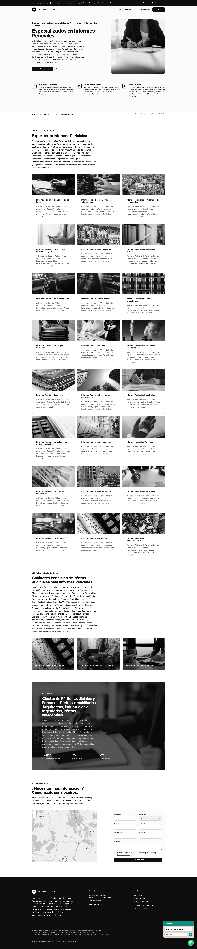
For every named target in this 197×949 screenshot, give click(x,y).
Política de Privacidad (137, 853)
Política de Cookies (141, 899)
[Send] (190, 934)
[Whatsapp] (191, 943)
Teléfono (142, 823)
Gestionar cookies (158, 3)
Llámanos (59, 69)
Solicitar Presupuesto (41, 69)
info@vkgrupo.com (95, 904)
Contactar (157, 9)
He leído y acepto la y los (136, 854)
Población (143, 832)
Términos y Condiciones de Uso (145, 905)
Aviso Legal (138, 895)
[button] (65, 836)
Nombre (117, 814)
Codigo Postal (119, 832)
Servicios (128, 9)
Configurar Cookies (141, 909)
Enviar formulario (138, 860)
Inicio (120, 9)
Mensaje (117, 841)
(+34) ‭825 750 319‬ (95, 901)
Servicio (142, 814)
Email (116, 823)
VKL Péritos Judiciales (46, 9)
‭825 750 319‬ (145, 9)
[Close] (191, 923)
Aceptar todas (142, 3)
